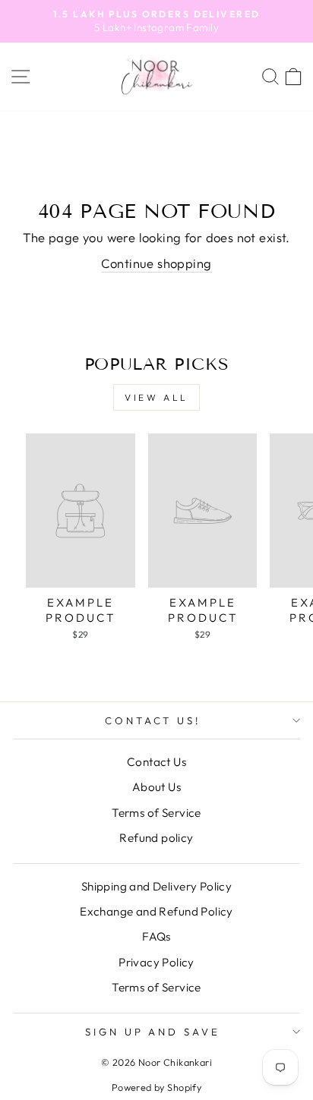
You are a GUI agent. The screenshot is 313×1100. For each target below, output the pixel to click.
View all (156, 397)
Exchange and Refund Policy (156, 911)
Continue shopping (156, 263)
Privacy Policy (156, 962)
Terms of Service (156, 812)
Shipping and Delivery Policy (156, 886)
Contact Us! (153, 720)
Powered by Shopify (156, 1087)
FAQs (156, 936)
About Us (156, 787)
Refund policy (156, 838)
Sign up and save (153, 1032)
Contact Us (156, 762)
